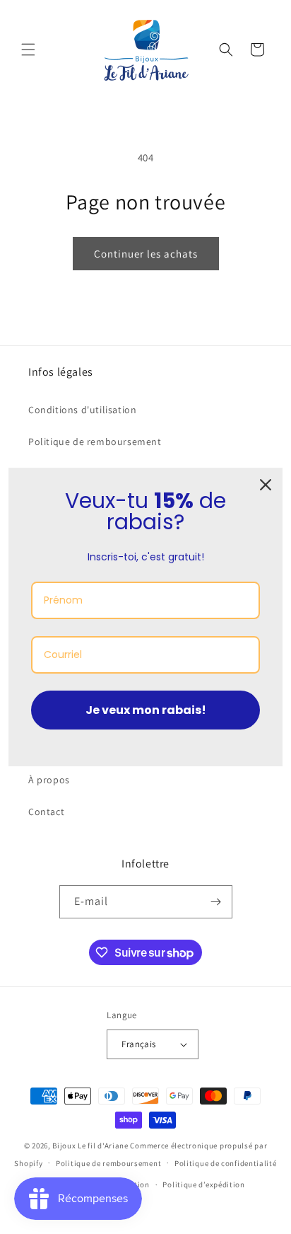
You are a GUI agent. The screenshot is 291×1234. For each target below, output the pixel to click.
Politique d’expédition (203, 1184)
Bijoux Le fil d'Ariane (90, 1146)
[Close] (266, 485)
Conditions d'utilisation (82, 409)
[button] (28, 49)
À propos (49, 779)
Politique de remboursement (95, 441)
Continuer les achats (146, 253)
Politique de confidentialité (225, 1163)
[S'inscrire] (216, 901)
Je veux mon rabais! (145, 710)
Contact (46, 811)
